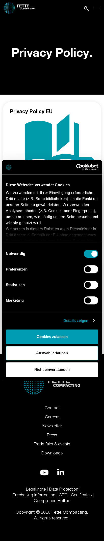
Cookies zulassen (52, 336)
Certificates (81, 494)
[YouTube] (44, 472)
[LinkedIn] (60, 472)
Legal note (36, 489)
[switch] (91, 269)
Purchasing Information (34, 494)
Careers (52, 416)
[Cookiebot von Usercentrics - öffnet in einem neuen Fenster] (76, 167)
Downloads (52, 452)
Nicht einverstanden (52, 369)
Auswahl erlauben (52, 353)
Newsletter (52, 425)
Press (52, 434)
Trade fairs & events (52, 443)
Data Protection (63, 489)
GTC (63, 494)
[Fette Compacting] (19, 7)
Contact (52, 407)
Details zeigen (75, 320)
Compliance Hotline (52, 500)
